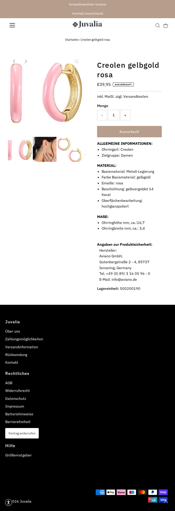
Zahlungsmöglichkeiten (24, 339)
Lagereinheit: (108, 288)
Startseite (71, 40)
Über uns (12, 331)
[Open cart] (165, 25)
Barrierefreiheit (18, 421)
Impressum (14, 406)
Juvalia (25, 501)
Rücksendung (16, 354)
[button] (9, 502)
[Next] (26, 61)
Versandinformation (21, 347)
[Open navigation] (26, 25)
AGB (8, 383)
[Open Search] (157, 25)
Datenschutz (15, 398)
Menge (102, 105)
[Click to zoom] (77, 61)
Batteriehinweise (19, 414)
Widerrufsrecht (17, 390)
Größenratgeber (18, 455)
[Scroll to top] (165, 501)
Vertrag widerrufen (22, 433)
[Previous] (14, 61)
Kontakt (11, 362)
